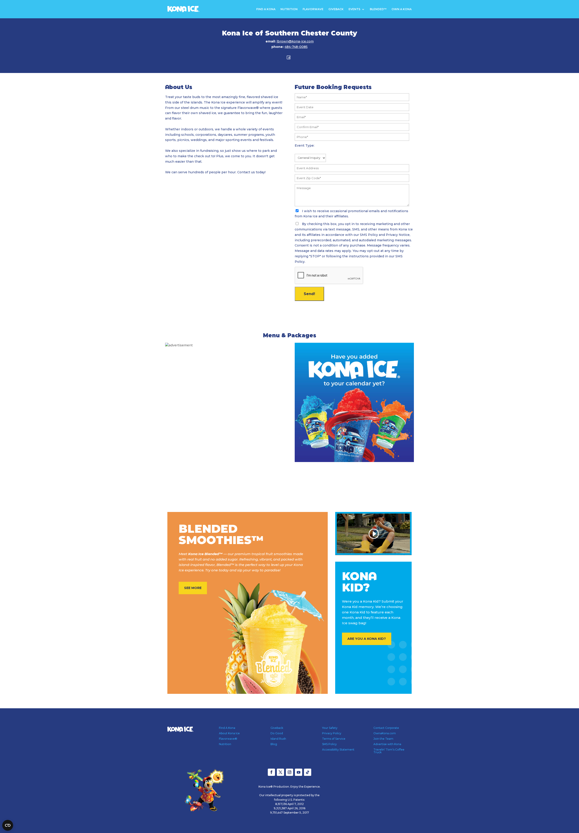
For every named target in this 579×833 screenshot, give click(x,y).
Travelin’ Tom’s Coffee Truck (388, 751)
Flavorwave (313, 9)
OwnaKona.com (384, 733)
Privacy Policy (331, 733)
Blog (274, 744)
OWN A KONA (402, 9)
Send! (309, 294)
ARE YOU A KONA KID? (366, 639)
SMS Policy (329, 744)
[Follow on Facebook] (271, 772)
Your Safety (329, 728)
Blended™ (378, 9)
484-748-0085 (296, 47)
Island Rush (278, 738)
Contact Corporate (386, 728)
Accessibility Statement (338, 749)
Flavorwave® (228, 738)
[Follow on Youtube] (298, 772)
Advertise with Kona (387, 744)
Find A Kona (265, 9)
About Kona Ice (229, 733)
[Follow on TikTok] (307, 772)
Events (354, 9)
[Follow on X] (280, 772)
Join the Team (383, 738)
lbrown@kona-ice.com (295, 41)
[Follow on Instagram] (289, 772)
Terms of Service (333, 738)
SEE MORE (193, 588)
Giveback (336, 9)
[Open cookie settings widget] (7, 825)
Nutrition (289, 9)
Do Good (277, 733)
